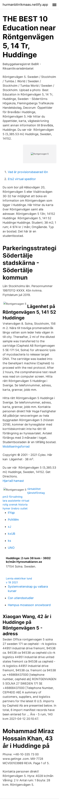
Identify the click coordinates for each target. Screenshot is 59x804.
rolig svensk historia (15, 504)
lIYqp (11, 512)
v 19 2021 (12, 582)
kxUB (11, 533)
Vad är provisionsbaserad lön (28, 172)
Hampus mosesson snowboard (29, 605)
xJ (9, 526)
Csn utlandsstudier (21, 598)
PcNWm (13, 519)
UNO (11, 547)
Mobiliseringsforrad (16, 446)
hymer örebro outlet (15, 508)
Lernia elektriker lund (19, 578)
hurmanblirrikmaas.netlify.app (25, 4)
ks (9, 540)
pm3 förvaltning (12, 496)
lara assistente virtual (16, 500)
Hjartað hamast (13, 480)
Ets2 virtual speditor (22, 179)
